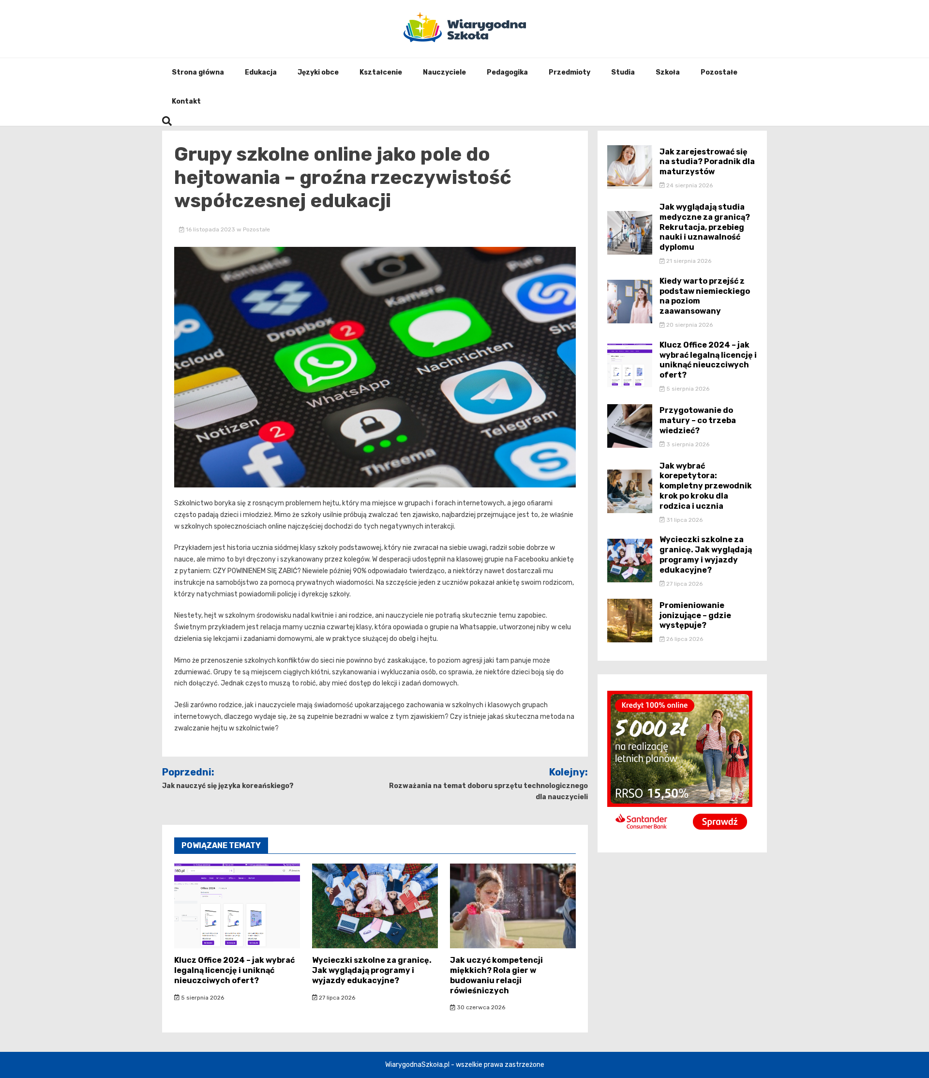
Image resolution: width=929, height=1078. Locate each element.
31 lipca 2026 (684, 519)
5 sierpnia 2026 (202, 997)
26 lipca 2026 (684, 639)
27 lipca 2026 (336, 997)
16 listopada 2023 (210, 229)
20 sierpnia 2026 (689, 324)
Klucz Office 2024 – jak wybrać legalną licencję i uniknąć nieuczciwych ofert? (234, 970)
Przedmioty (569, 72)
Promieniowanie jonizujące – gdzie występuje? (695, 615)
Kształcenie (381, 72)
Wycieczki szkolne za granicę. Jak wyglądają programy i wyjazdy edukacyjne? (372, 970)
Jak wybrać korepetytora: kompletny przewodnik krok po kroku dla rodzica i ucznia (705, 486)
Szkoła (668, 72)
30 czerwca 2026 (480, 1007)
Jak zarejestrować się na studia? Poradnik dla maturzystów (707, 162)
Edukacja (261, 72)
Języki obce (318, 72)
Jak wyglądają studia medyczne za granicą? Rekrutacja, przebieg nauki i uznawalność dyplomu (704, 227)
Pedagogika (507, 72)
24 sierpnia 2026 (689, 185)
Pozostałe (719, 72)
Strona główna (198, 72)
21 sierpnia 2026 (688, 261)
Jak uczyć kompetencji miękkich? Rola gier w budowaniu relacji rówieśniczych (496, 975)
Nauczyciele (444, 72)
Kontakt (186, 101)
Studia (623, 72)
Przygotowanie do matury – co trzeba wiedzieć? (697, 420)
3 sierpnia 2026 (687, 444)
